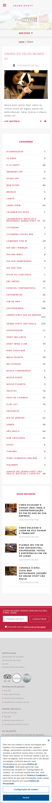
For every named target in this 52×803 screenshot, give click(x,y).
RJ (5, 681)
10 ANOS (25, 158)
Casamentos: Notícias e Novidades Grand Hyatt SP (25, 219)
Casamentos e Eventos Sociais (16, 702)
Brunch (25, 192)
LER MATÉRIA (12, 121)
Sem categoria (25, 438)
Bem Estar (25, 185)
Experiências (25, 294)
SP (9, 681)
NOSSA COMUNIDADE (25, 370)
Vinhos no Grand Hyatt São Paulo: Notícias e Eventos (25, 472)
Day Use (7, 690)
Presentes (25, 411)
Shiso (25, 444)
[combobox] (26, 33)
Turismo (25, 451)
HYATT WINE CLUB (25, 343)
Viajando (25, 464)
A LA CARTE (25, 165)
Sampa (25, 424)
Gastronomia (25, 308)
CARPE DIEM (25, 205)
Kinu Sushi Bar (25, 350)
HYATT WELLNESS (25, 337)
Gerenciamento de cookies (13, 667)
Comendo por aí (25, 241)
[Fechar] (48, 740)
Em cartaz (25, 281)
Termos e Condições (36, 775)
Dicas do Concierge (25, 274)
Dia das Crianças (25, 247)
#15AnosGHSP (25, 151)
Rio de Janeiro (25, 417)
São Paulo (25, 431)
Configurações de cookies (26, 789)
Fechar (26, 797)
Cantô (25, 198)
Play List (25, 404)
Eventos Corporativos (25, 288)
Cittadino (25, 227)
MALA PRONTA (25, 357)
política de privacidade (35, 626)
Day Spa (7, 716)
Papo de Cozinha (25, 397)
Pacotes (25, 390)
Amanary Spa (25, 171)
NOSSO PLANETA (25, 384)
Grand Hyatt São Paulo (25, 323)
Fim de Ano (25, 301)
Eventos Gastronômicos (14, 698)
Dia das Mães (25, 254)
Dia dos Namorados (25, 261)
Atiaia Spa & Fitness (12, 694)
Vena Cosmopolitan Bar (25, 458)
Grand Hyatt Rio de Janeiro (25, 316)
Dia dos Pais (25, 267)
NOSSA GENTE (25, 377)
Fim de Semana (10, 712)
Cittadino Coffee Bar (25, 234)
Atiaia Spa (25, 178)
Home (21, 41)
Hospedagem (25, 330)
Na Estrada (25, 364)
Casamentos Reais (25, 212)
